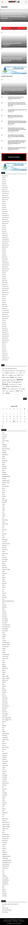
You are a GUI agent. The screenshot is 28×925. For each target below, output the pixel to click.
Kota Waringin (5, 628)
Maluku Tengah (5, 676)
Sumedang (4, 842)
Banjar (3, 456)
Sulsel (3, 832)
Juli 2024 (4, 225)
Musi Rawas (4, 707)
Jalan (3, 377)
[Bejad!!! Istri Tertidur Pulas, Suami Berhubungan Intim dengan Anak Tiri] (4, 117)
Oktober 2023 (5, 243)
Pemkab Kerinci (15, 386)
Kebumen (4, 593)
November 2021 (5, 288)
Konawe (4, 611)
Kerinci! (20, 379)
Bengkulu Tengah (5, 482)
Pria (19, 388)
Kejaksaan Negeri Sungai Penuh (9, 380)
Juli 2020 (4, 320)
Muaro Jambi (4, 703)
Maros (3, 684)
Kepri (3, 599)
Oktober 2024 (5, 219)
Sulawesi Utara (5, 828)
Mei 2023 (4, 253)
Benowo (4, 484)
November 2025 (5, 193)
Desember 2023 (5, 239)
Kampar (3, 581)
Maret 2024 (4, 233)
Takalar (3, 850)
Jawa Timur (4, 561)
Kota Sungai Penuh (16, 382)
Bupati (7, 373)
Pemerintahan (5, 761)
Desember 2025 (5, 191)
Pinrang (3, 767)
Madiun (3, 662)
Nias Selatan (4, 715)
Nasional (4, 709)
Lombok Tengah (5, 654)
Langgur (4, 648)
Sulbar (3, 830)
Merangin (5, 384)
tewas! (17, 391)
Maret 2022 (4, 280)
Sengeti (3, 804)
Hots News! (4, 541)
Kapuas (3, 585)
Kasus (19, 377)
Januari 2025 (4, 213)
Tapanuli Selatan (5, 866)
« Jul (2, 426)
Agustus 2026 (5, 175)
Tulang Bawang (5, 880)
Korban (4, 382)
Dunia (3, 525)
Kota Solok (4, 622)
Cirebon (3, 514)
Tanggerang (4, 854)
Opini (3, 727)
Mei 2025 (4, 205)
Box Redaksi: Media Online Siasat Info (10, 904)
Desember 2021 (5, 286)
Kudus (3, 632)
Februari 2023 (5, 259)
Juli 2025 (4, 201)
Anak (3, 368)
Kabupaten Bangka (6, 569)
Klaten (3, 609)
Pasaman (4, 745)
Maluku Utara (5, 680)
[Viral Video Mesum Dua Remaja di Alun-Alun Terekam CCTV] (4, 111)
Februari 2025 (5, 211)
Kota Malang (4, 618)
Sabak (3, 791)
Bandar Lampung (5, 448)
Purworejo (4, 781)
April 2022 (4, 278)
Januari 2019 (4, 355)
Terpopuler (4, 876)
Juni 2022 (4, 274)
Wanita (3, 393)
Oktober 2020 (5, 314)
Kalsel (3, 575)
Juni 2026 (4, 179)
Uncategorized (5, 884)
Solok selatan (5, 818)
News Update (5, 713)
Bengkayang (4, 474)
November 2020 (5, 312)
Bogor (3, 498)
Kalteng (3, 577)
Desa (3, 375)
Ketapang (4, 607)
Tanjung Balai (5, 858)
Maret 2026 (4, 185)
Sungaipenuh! (12, 391)
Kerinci (3, 603)
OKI (3, 723)
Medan (3, 688)
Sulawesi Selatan (5, 822)
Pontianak (4, 771)
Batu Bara (4, 468)
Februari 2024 (5, 235)
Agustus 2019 (5, 342)
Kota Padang (5, 620)
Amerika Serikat (5, 440)
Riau (3, 787)
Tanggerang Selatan (6, 856)
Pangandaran (5, 737)
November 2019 (5, 336)
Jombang (4, 565)
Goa (3, 531)
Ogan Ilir (4, 721)
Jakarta (3, 551)
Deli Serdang (4, 520)
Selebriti (3, 796)
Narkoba (20, 384)
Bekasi (3, 470)
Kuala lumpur (5, 630)
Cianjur (3, 508)
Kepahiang (4, 597)
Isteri (22, 375)
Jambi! (7, 377)
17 (3, 419)
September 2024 (5, 221)
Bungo (3, 504)
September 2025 (5, 197)
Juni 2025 (4, 203)
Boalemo (4, 496)
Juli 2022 (4, 272)
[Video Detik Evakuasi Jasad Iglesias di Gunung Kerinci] (14, 40)
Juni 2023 (4, 251)
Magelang (4, 666)
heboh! (19, 375)
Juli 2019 (4, 344)
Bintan (3, 488)
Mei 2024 (4, 229)
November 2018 (5, 357)
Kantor (16, 377)
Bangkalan (4, 452)
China (3, 506)
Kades (12, 377)
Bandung (4, 450)
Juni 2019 (4, 346)
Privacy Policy (5, 912)
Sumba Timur (5, 840)
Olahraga (4, 725)
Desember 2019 (5, 334)
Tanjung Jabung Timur (6, 862)
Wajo (3, 887)
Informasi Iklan (5, 908)
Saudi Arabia (4, 794)
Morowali (4, 696)
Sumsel (3, 846)
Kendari (3, 595)
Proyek (23, 389)
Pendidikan (4, 763)
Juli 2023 (4, 249)
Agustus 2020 (5, 318)
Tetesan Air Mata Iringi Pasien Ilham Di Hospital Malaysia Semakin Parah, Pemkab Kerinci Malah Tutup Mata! (17, 129)
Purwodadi (4, 779)
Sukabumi (4, 820)
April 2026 (4, 183)
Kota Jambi (4, 614)
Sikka (3, 810)
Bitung (3, 492)
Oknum (3, 386)
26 (10, 421)
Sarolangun (4, 793)
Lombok (4, 652)
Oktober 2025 (5, 195)
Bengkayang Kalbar (6, 476)
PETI (20, 386)
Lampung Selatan (5, 642)
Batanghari (4, 466)
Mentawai (4, 690)
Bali (3, 442)
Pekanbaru (4, 757)
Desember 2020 (5, 310)
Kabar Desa (4, 567)
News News (4, 711)
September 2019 (5, 340)
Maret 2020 (4, 328)
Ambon (3, 438)
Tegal (3, 874)
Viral (21, 391)
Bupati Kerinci (12, 373)
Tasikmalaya (4, 868)
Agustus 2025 (5, 199)
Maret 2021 (4, 304)
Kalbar (3, 571)
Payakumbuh (5, 753)
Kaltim (3, 579)
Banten (3, 458)
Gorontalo (4, 533)
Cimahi (3, 510)
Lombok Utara (5, 658)
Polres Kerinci (14, 388)
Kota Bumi (4, 613)
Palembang (4, 735)
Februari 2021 (5, 306)
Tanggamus (4, 852)
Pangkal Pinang (5, 739)
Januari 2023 (4, 261)
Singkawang (4, 812)
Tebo (3, 870)
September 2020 (5, 316)
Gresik (3, 537)
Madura (3, 664)
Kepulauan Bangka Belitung (8, 601)
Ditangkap (11, 375)
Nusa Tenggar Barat (6, 717)
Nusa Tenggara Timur (6, 719)
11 (6, 416)
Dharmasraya (5, 523)
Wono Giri (4, 891)
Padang (3, 731)
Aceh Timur (4, 434)
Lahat (3, 638)
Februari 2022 (5, 282)
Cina (3, 512)
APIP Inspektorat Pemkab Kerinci (8, 370)
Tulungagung (5, 882)
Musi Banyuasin (5, 705)
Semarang (4, 802)
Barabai (3, 462)
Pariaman (4, 743)
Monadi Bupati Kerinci (13, 384)
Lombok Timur (5, 656)
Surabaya (4, 848)
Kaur (3, 591)
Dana (21, 373)
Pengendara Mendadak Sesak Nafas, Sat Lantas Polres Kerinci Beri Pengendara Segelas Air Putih (12, 59)
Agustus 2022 (5, 270)
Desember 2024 (5, 215)
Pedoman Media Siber (6, 910)
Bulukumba (4, 502)
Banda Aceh (4, 446)
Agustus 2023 (5, 247)
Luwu (3, 660)
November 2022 (5, 264)
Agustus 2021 (5, 294)
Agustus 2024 (5, 223)
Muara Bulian (5, 698)
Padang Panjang (5, 733)
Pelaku (8, 386)
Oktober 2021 (5, 290)
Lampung (4, 640)
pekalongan (4, 755)
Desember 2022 (5, 262)
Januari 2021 (4, 308)
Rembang (4, 785)
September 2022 (5, 268)
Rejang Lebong (5, 783)
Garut (3, 527)
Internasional (5, 549)
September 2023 (5, 245)
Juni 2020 (4, 322)
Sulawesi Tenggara (6, 826)
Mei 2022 (4, 276)
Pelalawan (4, 759)
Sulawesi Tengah (5, 824)
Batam (3, 464)
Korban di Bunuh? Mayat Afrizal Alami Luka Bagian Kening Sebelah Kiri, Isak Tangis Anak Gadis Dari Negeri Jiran (17, 142)
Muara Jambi (4, 702)
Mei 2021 (4, 300)
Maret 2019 (4, 352)
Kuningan (4, 634)
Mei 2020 (4, 324)
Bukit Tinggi (4, 500)
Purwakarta (4, 777)
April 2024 (4, 231)
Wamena (4, 889)
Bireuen (3, 490)
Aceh (3, 432)
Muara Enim (4, 700)
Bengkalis (4, 472)
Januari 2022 (4, 284)
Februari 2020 (5, 330)
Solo (3, 816)
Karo (3, 589)
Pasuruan (4, 749)
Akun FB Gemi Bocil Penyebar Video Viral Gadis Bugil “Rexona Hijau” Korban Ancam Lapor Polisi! (17, 104)
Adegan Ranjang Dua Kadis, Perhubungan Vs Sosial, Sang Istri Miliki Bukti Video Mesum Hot (13, 90)
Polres (8, 388)
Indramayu (4, 545)
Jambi (3, 555)
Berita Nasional (5, 486)
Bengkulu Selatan (5, 480)
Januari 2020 (4, 332)
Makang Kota (5, 668)
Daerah (3, 516)
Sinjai (3, 814)
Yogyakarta (4, 893)
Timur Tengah (5, 878)
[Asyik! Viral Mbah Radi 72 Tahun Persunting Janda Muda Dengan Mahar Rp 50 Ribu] (14, 15)
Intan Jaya (4, 547)
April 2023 (4, 255)
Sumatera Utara (5, 838)
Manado (4, 682)
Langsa (3, 650)
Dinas (7, 375)
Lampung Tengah (6, 644)
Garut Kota (4, 529)
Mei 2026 (4, 181)
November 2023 (5, 241)
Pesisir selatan (5, 765)
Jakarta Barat (5, 553)
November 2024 (5, 217)
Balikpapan (4, 444)
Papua (3, 741)
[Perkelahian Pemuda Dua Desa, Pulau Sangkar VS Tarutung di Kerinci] (4, 98)
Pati (3, 751)
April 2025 (4, 207)
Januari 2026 (4, 189)
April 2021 (4, 302)
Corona (17, 372)
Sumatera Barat (5, 834)
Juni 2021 (4, 298)
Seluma (3, 798)
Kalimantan (4, 573)
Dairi (3, 518)
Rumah (7, 391)
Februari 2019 (5, 353)
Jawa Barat (4, 557)
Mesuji (3, 694)
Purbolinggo (4, 775)
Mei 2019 (4, 348)
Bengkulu (4, 478)
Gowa (3, 535)
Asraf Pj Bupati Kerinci (20, 370)
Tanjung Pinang (5, 864)
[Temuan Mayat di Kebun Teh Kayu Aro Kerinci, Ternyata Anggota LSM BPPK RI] (4, 136)
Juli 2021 (4, 296)
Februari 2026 (5, 187)
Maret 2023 (4, 257)
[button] (2, 2)
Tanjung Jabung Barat (6, 860)
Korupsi (9, 382)
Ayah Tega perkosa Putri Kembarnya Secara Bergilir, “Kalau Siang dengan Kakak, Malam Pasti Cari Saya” (17, 122)
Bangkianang (5, 454)
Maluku (3, 674)
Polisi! (4, 388)
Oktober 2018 (5, 359)
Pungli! (3, 391)
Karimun (4, 587)
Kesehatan (4, 605)
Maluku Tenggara (5, 678)
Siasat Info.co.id (4, 20)
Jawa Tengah (5, 559)
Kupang (3, 636)
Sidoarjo (4, 808)
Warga (8, 393)
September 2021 (5, 292)
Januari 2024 (4, 237)
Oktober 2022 (5, 266)
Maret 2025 (4, 209)
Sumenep (4, 844)
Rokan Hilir (4, 789)
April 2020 (4, 326)
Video (3, 885)
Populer (3, 773)
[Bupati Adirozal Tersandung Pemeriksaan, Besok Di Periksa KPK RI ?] (4, 149)
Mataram (4, 686)
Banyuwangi (4, 460)
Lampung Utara (5, 646)
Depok (3, 522)
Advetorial (4, 436)
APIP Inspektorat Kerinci (11, 368)
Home (3, 906)
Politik (3, 769)
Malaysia (4, 672)
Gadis (15, 375)
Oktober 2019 (5, 338)
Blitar (3, 494)
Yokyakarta (4, 895)
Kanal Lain (4, 583)
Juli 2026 (4, 177)
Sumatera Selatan (6, 836)
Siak (3, 806)
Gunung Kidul (5, 539)
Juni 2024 (4, 227)
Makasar (4, 670)
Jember (3, 563)
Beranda (6, 919)
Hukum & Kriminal (6, 543)
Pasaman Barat (5, 747)
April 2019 (4, 350)
